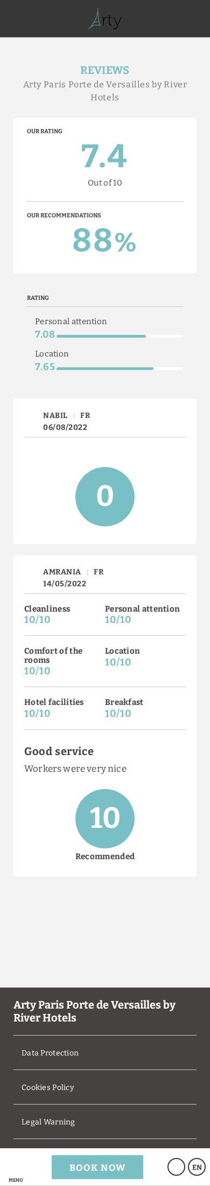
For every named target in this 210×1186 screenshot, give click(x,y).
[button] (15, 1167)
